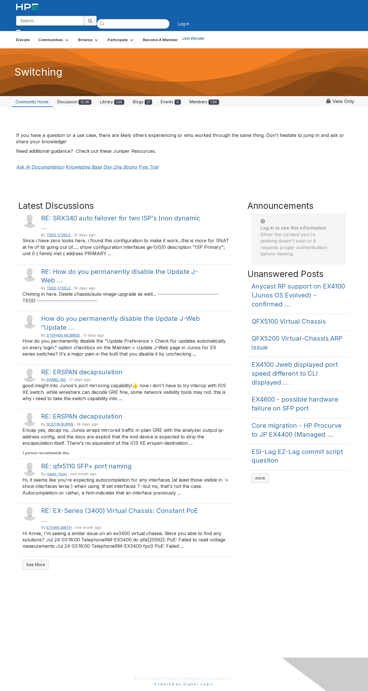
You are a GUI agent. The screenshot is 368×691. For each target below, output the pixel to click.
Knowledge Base (84, 167)
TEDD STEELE (58, 235)
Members (203, 101)
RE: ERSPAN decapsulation (81, 372)
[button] (54, 39)
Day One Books (120, 167)
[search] (90, 21)
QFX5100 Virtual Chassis (289, 321)
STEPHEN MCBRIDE (63, 335)
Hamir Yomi (57, 474)
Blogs (141, 101)
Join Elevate (193, 38)
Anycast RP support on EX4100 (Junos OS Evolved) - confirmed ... (298, 295)
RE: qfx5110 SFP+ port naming (86, 466)
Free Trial (148, 167)
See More (35, 564)
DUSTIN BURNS (60, 424)
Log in (183, 23)
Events (170, 101)
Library (111, 101)
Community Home (32, 101)
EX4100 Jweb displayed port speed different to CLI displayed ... (295, 373)
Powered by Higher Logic (184, 684)
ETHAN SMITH (59, 527)
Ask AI (23, 167)
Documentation (47, 167)
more (260, 478)
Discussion (73, 101)
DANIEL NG (56, 379)
